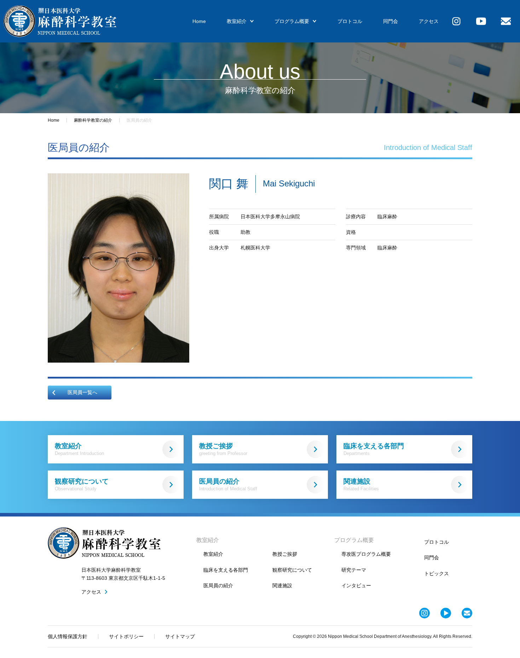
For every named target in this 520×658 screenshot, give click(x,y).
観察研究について (82, 484)
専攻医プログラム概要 (366, 554)
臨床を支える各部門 (373, 449)
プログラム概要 (292, 21)
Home (199, 21)
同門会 (390, 21)
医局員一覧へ (82, 392)
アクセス (429, 21)
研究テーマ (353, 570)
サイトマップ (180, 636)
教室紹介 (237, 21)
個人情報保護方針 (67, 636)
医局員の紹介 (228, 484)
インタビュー (356, 585)
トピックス (436, 573)
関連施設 (361, 484)
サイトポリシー (126, 636)
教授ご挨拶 (223, 449)
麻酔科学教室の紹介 (93, 120)
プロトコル (349, 21)
